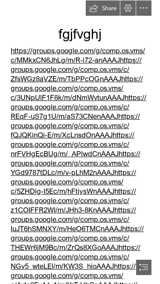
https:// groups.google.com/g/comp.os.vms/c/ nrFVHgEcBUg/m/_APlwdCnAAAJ (72, 144)
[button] (103, 8)
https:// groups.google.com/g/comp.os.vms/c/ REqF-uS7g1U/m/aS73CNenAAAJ (78, 106)
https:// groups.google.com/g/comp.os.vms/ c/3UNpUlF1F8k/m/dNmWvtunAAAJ (77, 88)
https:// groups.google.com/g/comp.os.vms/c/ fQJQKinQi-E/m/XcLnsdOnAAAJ (75, 125)
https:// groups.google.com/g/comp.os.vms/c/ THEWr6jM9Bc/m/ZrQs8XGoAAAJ (77, 238)
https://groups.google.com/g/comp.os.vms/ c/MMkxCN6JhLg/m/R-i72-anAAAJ (78, 55)
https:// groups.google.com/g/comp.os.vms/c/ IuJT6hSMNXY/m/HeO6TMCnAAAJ (73, 219)
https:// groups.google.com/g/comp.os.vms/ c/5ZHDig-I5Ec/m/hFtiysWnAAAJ (73, 181)
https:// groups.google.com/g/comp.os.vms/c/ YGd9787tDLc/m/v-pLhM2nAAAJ (75, 163)
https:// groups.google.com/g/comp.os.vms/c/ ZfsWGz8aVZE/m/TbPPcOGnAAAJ (76, 69)
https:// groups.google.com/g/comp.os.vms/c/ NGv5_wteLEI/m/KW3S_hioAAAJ (75, 256)
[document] (80, 142)
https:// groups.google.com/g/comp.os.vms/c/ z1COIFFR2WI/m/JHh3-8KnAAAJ (73, 200)
